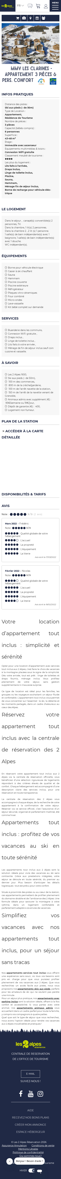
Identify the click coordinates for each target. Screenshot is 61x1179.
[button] (38, 5)
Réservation (17, 18)
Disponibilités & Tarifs (37, 18)
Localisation (30, 18)
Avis (43, 18)
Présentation (24, 18)
